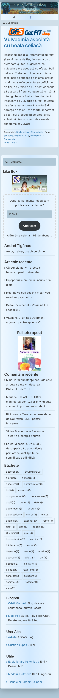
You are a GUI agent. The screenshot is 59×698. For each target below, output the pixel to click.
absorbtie (13, 471)
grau (28, 532)
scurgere (8, 135)
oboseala (13, 557)
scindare (31, 575)
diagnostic (14, 514)
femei (48, 520)
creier (25, 502)
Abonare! (29, 226)
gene (23, 526)
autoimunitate (34, 484)
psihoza (12, 569)
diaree (31, 514)
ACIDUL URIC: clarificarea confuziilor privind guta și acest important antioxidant (28, 402)
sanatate (13, 575)
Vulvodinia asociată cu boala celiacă (27, 42)
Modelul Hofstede (19, 674)
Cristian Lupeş (17, 644)
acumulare (33, 471)
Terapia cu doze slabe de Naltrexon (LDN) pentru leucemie (28, 419)
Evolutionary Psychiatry (23, 661)
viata (10, 588)
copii (10, 502)
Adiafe (12, 637)
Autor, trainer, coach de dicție (25, 251)
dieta (46, 514)
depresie (35, 508)
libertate (12, 551)
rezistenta (30, 569)
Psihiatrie (29, 563)
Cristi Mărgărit (17, 603)
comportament (16, 496)
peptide (12, 563)
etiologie (13, 520)
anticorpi (29, 477)
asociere (13, 484)
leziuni (32, 545)
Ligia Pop (14, 615)
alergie (12, 477)
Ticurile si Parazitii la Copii (25, 682)
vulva (26, 135)
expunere (31, 520)
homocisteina (15, 539)
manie (29, 551)
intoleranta (14, 545)
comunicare (39, 496)
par (43, 557)
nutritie (44, 551)
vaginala (18, 135)
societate (13, 581)
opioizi (30, 557)
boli (10, 490)
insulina (36, 539)
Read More (9, 142)
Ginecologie (37, 132)
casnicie (25, 490)
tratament (32, 581)
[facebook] (31, 17)
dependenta (14, 508)
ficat (10, 526)
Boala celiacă (22, 132)
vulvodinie (36, 135)
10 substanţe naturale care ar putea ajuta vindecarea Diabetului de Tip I (29, 384)
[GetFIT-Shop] (29, 29)
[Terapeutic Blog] (29, 3)
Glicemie (13, 532)
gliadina (39, 526)
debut (39, 502)
